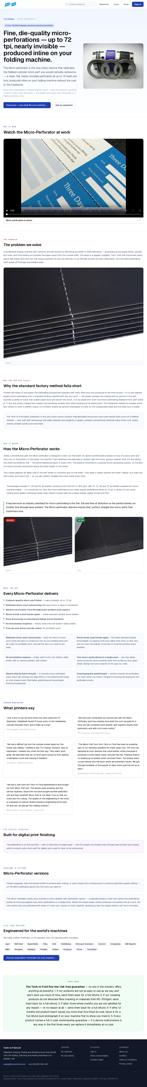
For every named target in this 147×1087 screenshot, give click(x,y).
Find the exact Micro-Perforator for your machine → (31, 958)
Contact (123, 1055)
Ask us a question (64, 105)
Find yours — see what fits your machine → (27, 105)
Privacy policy (125, 1063)
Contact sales (96, 1059)
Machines (104, 4)
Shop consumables (99, 1055)
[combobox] (80, 4)
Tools (116, 4)
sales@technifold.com (14, 1064)
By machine (66, 1051)
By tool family (67, 1055)
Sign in (137, 4)
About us (123, 1051)
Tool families (8, 19)
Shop (126, 4)
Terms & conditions (128, 1059)
